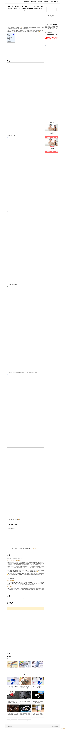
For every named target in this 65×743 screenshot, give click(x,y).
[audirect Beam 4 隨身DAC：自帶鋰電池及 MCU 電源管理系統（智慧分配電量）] (37, 664)
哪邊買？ (10, 41)
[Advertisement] (25, 19)
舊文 (42, 557)
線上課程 (46, 139)
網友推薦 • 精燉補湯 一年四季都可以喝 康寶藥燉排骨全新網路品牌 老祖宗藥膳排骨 (13, 714)
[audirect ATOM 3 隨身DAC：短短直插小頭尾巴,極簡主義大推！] (25, 664)
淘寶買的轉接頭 (33, 548)
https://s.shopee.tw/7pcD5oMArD (12, 605)
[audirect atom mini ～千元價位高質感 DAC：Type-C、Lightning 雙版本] (12, 664)
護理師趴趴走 (46, 1)
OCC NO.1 (20, 27)
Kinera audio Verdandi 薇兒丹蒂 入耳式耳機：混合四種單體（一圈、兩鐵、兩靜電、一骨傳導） (25, 714)
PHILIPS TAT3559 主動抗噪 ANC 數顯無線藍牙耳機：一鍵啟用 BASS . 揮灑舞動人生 (38, 701)
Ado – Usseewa (10, 580)
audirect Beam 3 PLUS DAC (12, 529)
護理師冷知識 (40, 1)
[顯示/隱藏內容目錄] (13, 34)
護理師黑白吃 (53, 1)
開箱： (9, 35)
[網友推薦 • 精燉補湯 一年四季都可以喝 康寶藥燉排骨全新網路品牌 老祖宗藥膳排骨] (13, 708)
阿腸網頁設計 (63, 728)
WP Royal (10, 726)
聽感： (9, 38)
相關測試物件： (11, 37)
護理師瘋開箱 (26, 1)
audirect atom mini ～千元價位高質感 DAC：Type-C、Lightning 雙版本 (12, 668)
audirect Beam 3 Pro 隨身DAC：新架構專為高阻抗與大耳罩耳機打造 (38, 714)
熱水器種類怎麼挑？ (39, 608)
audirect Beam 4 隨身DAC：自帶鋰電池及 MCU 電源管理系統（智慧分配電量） (37, 668)
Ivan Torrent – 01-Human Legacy (14, 560)
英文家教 (46, 124)
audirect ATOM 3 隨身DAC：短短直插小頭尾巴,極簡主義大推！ (25, 668)
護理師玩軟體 (33, 1)
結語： (9, 39)
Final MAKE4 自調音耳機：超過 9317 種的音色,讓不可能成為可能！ (25, 701)
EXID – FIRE (9, 586)
